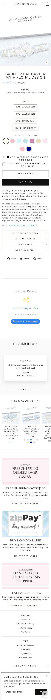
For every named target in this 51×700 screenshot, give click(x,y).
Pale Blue (19, 141)
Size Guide (25, 244)
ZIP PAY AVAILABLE (25, 556)
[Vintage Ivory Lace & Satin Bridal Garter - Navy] (31, 442)
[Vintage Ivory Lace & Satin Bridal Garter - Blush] (25, 440)
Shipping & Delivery (25, 233)
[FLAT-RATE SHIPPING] (25, 576)
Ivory (6, 141)
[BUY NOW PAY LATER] (25, 524)
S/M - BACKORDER (25, 106)
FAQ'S (25, 641)
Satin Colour (26, 136)
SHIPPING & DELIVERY (25, 504)
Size (25, 102)
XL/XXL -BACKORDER (25, 128)
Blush (12, 141)
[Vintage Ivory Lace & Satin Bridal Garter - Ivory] (34, 440)
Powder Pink (22, 149)
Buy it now (25, 182)
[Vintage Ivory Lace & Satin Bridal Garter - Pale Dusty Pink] (37, 440)
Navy (29, 149)
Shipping (21, 92)
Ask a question (25, 250)
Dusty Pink (32, 141)
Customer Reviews (25, 645)
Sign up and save (24, 666)
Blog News (25, 649)
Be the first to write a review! (25, 321)
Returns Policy (25, 239)
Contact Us (25, 619)
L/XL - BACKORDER (25, 121)
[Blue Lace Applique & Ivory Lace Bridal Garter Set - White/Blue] (13, 442)
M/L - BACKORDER (25, 114)
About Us (25, 615)
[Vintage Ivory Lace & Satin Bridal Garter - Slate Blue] (31, 440)
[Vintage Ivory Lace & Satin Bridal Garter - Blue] (28, 440)
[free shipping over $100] (25, 471)
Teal (25, 141)
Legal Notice (25, 653)
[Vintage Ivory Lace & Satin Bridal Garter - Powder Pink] (34, 442)
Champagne (38, 141)
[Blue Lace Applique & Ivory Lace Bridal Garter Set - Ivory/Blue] (10, 442)
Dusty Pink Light (45, 141)
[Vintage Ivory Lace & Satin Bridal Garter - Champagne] (28, 442)
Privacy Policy (25, 657)
